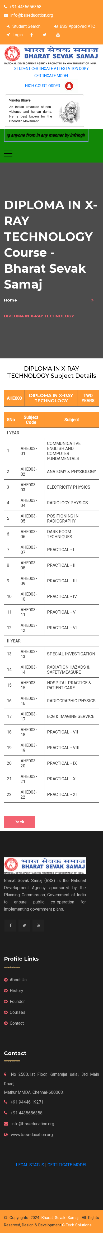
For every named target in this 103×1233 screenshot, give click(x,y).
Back (19, 822)
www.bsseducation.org (31, 1134)
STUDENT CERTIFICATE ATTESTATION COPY (51, 68)
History (16, 990)
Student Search (26, 26)
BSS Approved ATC (77, 26)
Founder (17, 1001)
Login (17, 34)
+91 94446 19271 (27, 1102)
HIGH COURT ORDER (42, 85)
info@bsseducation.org (31, 15)
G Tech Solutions (77, 1225)
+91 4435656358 (25, 6)
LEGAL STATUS (30, 1164)
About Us (18, 979)
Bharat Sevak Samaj (60, 1217)
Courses (17, 1012)
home (10, 300)
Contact (17, 1023)
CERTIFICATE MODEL (51, 76)
